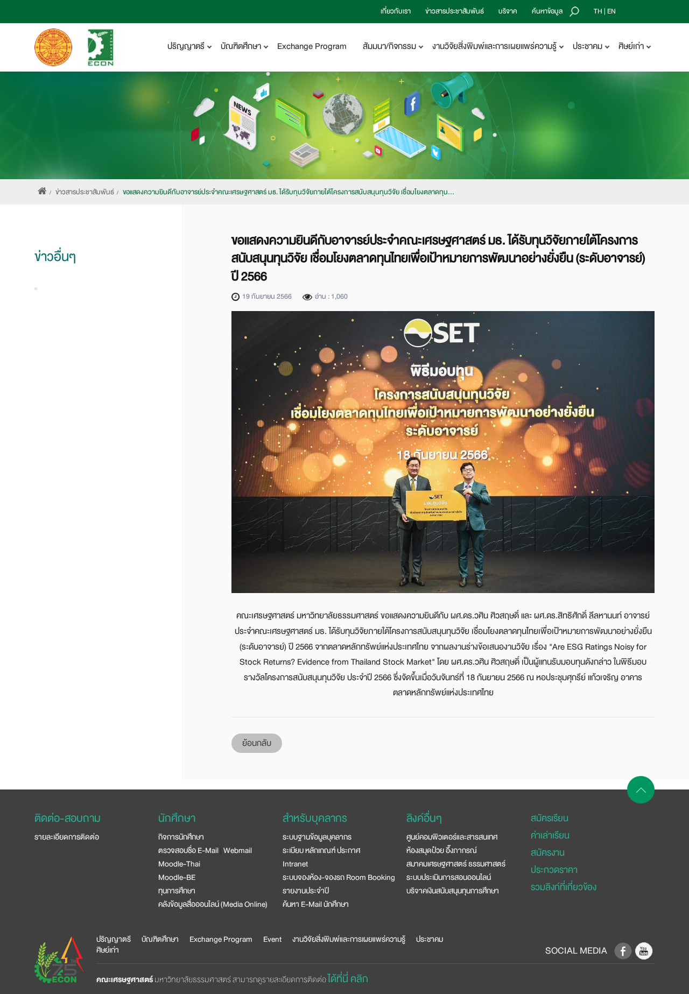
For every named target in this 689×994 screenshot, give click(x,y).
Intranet (295, 863)
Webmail (237, 850)
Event (272, 939)
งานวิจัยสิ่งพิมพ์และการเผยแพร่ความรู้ (348, 939)
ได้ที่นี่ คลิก (348, 979)
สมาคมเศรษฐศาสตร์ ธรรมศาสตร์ (455, 863)
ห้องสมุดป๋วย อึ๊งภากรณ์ (441, 850)
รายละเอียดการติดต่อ (66, 836)
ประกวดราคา (554, 870)
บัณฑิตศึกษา (160, 939)
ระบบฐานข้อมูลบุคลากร (317, 836)
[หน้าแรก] (42, 192)
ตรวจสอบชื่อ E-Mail (188, 850)
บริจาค (507, 11)
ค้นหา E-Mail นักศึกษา (316, 904)
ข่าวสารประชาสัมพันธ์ (454, 11)
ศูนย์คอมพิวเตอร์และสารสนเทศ (451, 836)
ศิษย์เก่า (107, 949)
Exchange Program (312, 46)
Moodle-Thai (179, 863)
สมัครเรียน (549, 818)
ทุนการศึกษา (176, 890)
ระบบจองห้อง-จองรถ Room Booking (339, 877)
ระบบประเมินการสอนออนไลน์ (448, 877)
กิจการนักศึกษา (181, 836)
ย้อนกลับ (256, 743)
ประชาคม (429, 939)
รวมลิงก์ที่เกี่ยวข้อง (563, 887)
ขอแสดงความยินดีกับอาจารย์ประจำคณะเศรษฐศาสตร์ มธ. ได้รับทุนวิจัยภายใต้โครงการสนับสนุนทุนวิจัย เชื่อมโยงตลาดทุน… (288, 192)
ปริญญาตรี (113, 939)
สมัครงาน (548, 853)
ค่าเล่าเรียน (550, 835)
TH (598, 11)
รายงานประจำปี (306, 890)
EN (611, 11)
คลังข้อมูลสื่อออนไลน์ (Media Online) (213, 904)
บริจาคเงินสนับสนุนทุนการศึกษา (452, 890)
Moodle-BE (176, 877)
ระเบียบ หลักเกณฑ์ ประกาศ (321, 850)
